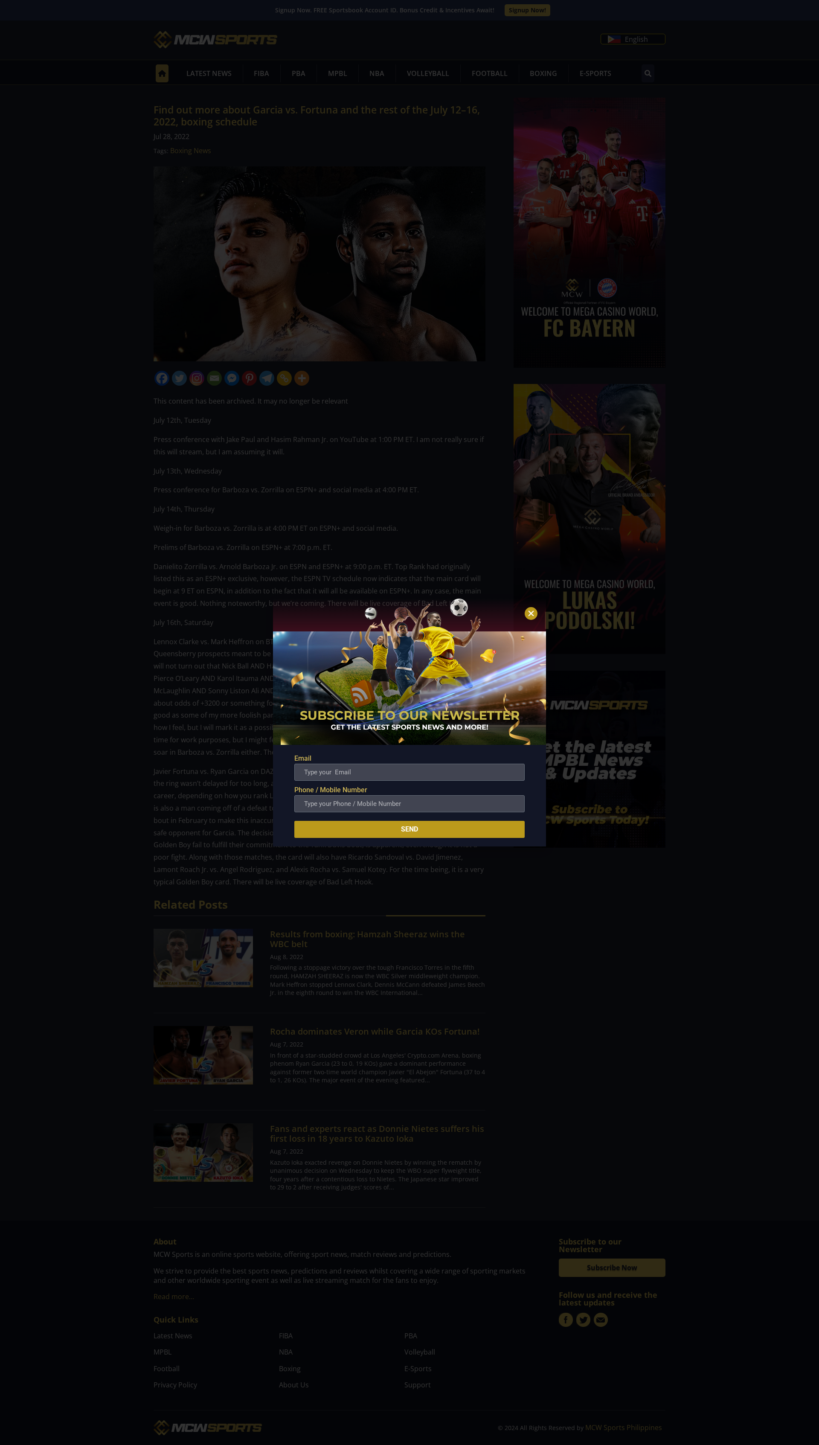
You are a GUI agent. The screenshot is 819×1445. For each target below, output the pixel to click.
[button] (531, 613)
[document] (409, 722)
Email (302, 758)
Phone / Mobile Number (330, 790)
